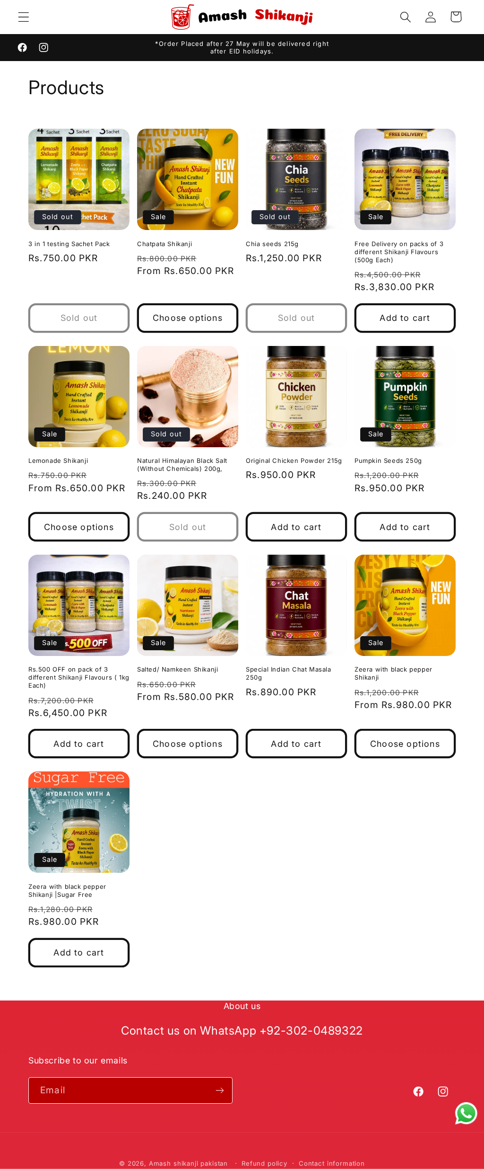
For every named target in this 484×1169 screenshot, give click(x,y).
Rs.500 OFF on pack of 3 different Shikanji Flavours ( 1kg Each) (79, 677)
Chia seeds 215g (272, 244)
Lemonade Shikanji (58, 460)
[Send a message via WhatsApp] (466, 1113)
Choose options (188, 318)
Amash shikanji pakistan (188, 1163)
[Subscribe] (219, 1090)
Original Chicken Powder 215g (294, 460)
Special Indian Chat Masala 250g (288, 673)
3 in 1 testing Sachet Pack (69, 244)
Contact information (332, 1163)
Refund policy (264, 1163)
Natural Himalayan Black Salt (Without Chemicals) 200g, (182, 464)
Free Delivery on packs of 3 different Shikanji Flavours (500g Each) (398, 252)
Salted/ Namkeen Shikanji (177, 669)
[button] (23, 16)
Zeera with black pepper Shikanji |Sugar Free (67, 890)
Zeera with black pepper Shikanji (393, 673)
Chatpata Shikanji (164, 244)
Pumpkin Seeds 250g (388, 460)
